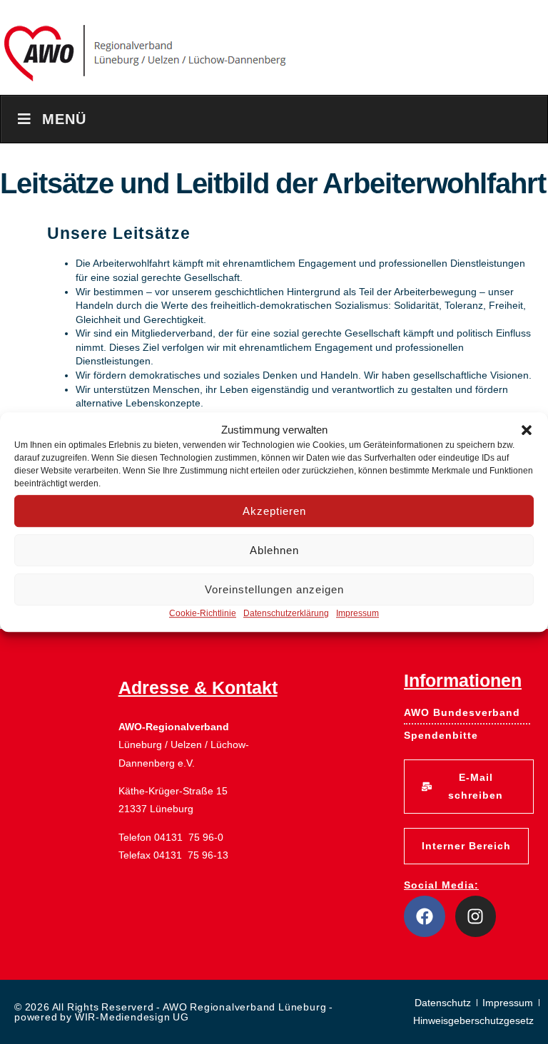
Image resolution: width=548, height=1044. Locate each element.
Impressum (357, 613)
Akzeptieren (274, 511)
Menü (64, 119)
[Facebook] (424, 916)
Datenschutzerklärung (286, 613)
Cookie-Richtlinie (202, 613)
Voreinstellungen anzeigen (274, 589)
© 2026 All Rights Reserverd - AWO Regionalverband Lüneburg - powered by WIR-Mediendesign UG (173, 1012)
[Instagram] (476, 916)
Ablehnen (274, 550)
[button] (526, 430)
